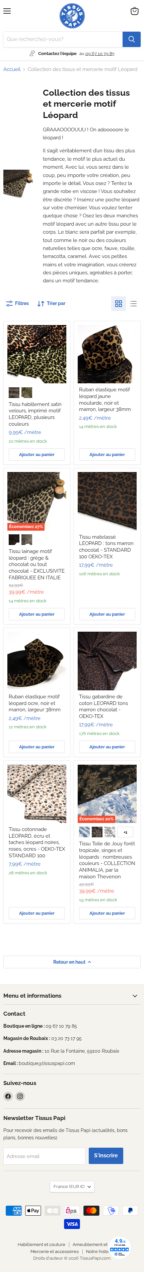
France (69, 1186)
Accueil (11, 69)
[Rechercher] (132, 39)
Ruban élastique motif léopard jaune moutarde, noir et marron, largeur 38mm (105, 399)
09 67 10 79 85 (100, 53)
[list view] (133, 303)
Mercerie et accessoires (54, 1251)
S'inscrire (106, 1155)
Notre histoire (100, 1251)
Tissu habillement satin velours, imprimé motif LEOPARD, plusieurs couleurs (35, 414)
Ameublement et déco (96, 1244)
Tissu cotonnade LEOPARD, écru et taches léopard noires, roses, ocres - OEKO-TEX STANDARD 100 (37, 842)
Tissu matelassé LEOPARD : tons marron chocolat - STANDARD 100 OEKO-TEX (106, 547)
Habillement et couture (41, 1244)
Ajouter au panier (37, 454)
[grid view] (118, 303)
